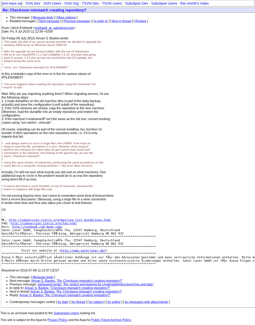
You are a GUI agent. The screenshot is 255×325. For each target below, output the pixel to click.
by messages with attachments (146, 302)
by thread (78, 302)
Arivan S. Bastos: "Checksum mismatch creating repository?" (67, 288)
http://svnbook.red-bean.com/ (37, 226)
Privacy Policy (57, 320)
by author (114, 302)
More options (66, 17)
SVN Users (52, 3)
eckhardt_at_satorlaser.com (54, 28)
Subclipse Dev (136, 3)
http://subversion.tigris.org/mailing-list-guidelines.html (60, 220)
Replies (140, 21)
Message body (43, 17)
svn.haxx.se (11, 3)
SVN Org (71, 3)
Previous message (77, 21)
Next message (49, 21)
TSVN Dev (90, 3)
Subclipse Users (164, 3)
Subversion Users (66, 313)
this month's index (194, 3)
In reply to (101, 21)
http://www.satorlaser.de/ (83, 250)
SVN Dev (33, 3)
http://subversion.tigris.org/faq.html (44, 223)
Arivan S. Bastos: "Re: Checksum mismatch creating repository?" (77, 280)
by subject (96, 302)
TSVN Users (112, 3)
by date (63, 302)
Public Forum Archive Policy (111, 320)
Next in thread (121, 21)
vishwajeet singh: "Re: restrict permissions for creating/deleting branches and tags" (95, 284)
